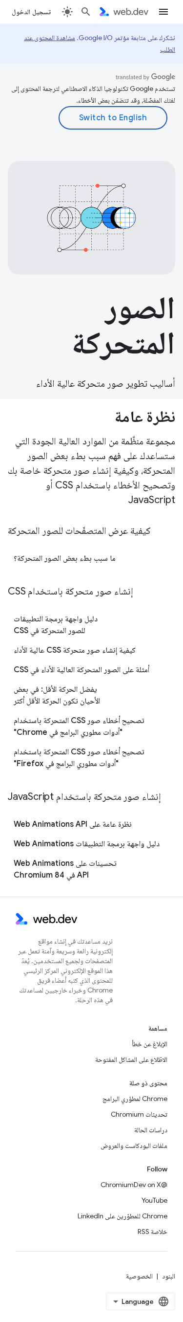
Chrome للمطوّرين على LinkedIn (122, 1216)
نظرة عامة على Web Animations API (73, 824)
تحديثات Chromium (139, 1114)
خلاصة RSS (152, 1231)
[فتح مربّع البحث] (86, 12)
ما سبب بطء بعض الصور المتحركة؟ (65, 558)
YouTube (154, 1200)
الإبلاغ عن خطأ (149, 1043)
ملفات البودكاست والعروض (134, 1145)
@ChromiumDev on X (134, 1184)
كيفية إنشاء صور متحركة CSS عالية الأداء (75, 650)
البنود (168, 1276)
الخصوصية (139, 1276)
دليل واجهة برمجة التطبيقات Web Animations (87, 844)
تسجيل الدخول (31, 11)
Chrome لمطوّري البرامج (134, 1098)
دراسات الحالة (150, 1129)
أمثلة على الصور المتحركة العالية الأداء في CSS (81, 670)
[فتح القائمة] (163, 11)
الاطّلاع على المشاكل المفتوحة (131, 1059)
